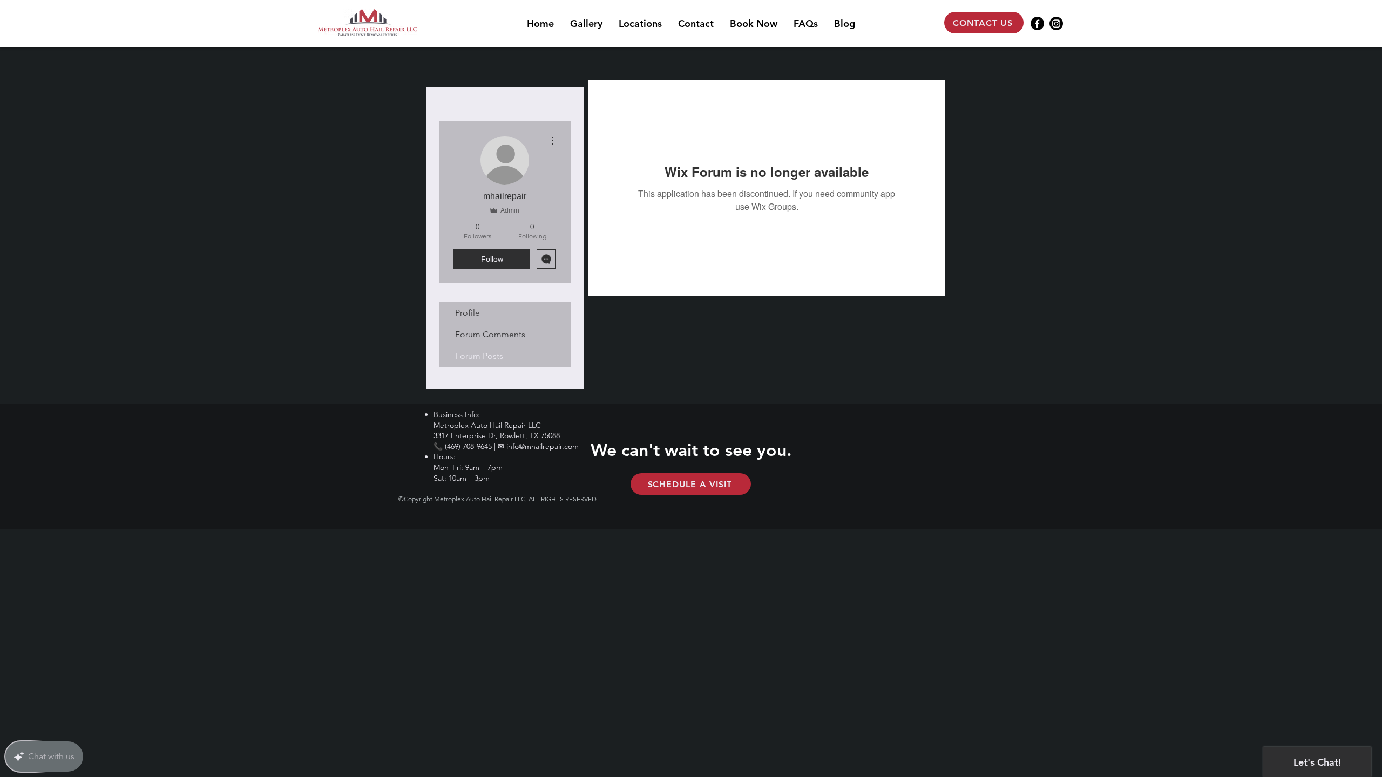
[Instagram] (1056, 23)
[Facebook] (1037, 23)
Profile (467, 313)
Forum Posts (479, 356)
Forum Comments (490, 334)
